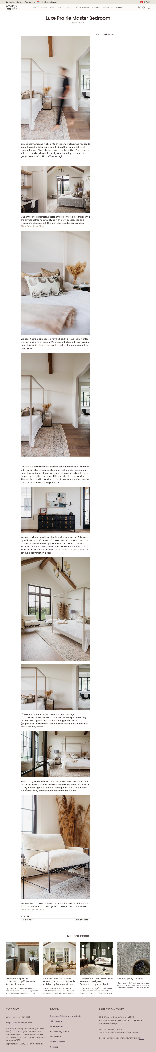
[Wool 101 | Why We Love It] (133, 958)
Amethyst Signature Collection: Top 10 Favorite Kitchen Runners (20, 981)
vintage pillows (44, 345)
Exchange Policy (57, 1026)
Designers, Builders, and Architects (65, 1016)
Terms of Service (57, 1041)
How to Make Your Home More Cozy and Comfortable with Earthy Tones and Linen (59, 981)
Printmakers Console (69, 549)
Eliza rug (29, 466)
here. (141, 1038)
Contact (54, 1047)
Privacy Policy (56, 1036)
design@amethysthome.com (19, 1022)
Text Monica (30, 2)
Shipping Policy (56, 1021)
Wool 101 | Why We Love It (131, 978)
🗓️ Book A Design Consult (47, 2)
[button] (34, 7)
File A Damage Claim (59, 1031)
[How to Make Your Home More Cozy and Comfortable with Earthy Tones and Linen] (59, 958)
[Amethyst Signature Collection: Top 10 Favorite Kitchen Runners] (22, 958)
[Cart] (149, 7)
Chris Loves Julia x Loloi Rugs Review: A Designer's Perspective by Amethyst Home (96, 981)
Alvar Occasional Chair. (33, 226)
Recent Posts (78, 935)
